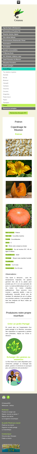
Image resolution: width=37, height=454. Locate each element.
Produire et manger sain (8, 412)
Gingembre (6, 94)
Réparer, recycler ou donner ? (10, 414)
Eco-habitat (6, 47)
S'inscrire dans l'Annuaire (9, 436)
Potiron (5, 105)
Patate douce (7, 97)
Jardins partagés (8, 66)
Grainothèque (7, 69)
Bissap (5, 77)
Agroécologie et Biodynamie (11, 28)
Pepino (5, 99)
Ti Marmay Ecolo (8, 53)
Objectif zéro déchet (7, 416)
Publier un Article (6, 438)
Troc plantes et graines (9, 72)
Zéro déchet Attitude (9, 37)
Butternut (5, 80)
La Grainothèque (6, 429)
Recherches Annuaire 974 (18, 113)
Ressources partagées (9, 108)
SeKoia (11, 405)
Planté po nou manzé (8, 425)
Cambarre (6, 86)
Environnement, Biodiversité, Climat (14, 40)
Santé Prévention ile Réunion (12, 59)
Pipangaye (6, 102)
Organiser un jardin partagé (9, 427)
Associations (7, 43)
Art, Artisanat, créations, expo (12, 56)
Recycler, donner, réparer (10, 34)
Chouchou (6, 88)
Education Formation (9, 62)
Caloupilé (5, 83)
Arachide (5, 75)
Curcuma (5, 91)
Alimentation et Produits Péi (11, 31)
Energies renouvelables (10, 50)
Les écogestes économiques (10, 418)
